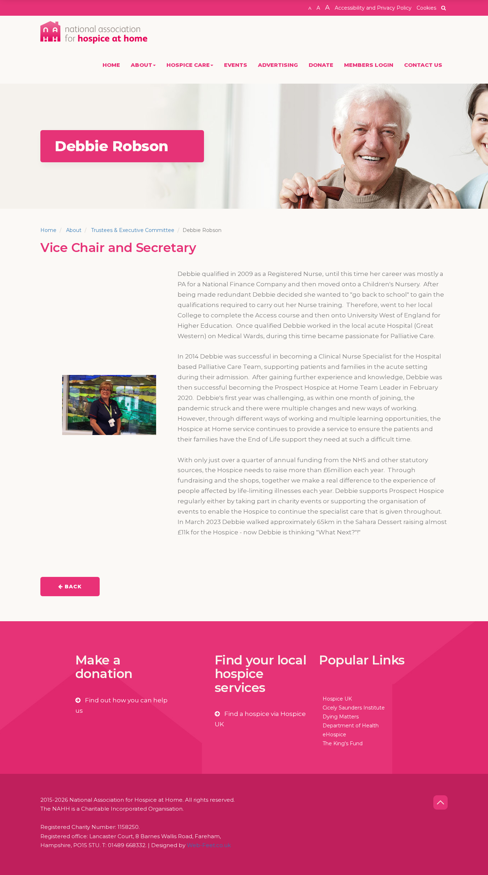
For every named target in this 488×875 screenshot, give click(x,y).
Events (235, 64)
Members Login (368, 64)
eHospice (334, 734)
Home (111, 64)
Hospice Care (188, 64)
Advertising (278, 64)
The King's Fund (343, 743)
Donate (321, 64)
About (141, 64)
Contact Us (423, 64)
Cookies (426, 8)
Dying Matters (341, 716)
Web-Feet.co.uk (209, 845)
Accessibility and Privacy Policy (373, 8)
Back (72, 586)
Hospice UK (337, 699)
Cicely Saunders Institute (354, 708)
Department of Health (351, 725)
